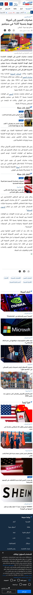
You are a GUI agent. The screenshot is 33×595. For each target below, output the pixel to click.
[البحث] (11, 4)
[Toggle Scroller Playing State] (31, 12)
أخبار (14, 521)
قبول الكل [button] (24, 591)
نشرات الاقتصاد (25, 548)
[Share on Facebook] (9, 30)
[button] (16, 4)
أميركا (18, 166)
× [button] (3, 552)
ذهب (13, 537)
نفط (14, 532)
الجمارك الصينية (15, 73)
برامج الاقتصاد (11, 548)
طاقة (28, 527)
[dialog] (16, 573)
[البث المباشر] (6, 4)
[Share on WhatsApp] (14, 30)
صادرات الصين (27, 76)
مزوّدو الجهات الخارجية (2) (8, 565)
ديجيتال (28, 543)
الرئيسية (28, 8)
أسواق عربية (11, 527)
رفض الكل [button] (9, 591)
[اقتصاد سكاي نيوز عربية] (25, 3)
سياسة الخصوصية (18, 577)
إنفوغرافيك (12, 543)
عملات (28, 537)
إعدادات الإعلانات (28, 575)
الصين (11, 93)
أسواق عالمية (26, 532)
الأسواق (7, 8)
